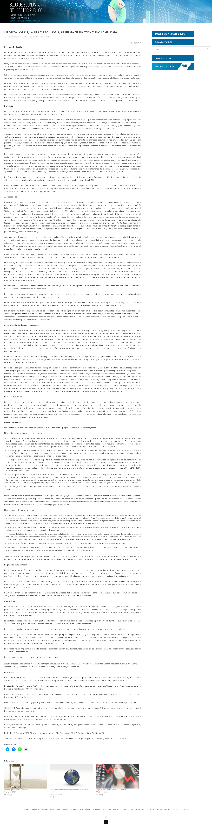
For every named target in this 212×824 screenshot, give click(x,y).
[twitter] (209, 4)
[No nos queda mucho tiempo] (26, 776)
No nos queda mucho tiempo (16, 790)
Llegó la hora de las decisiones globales (111, 790)
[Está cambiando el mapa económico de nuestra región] (71, 776)
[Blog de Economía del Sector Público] (21, 20)
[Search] (207, 49)
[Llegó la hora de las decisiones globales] (117, 776)
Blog (25, 37)
